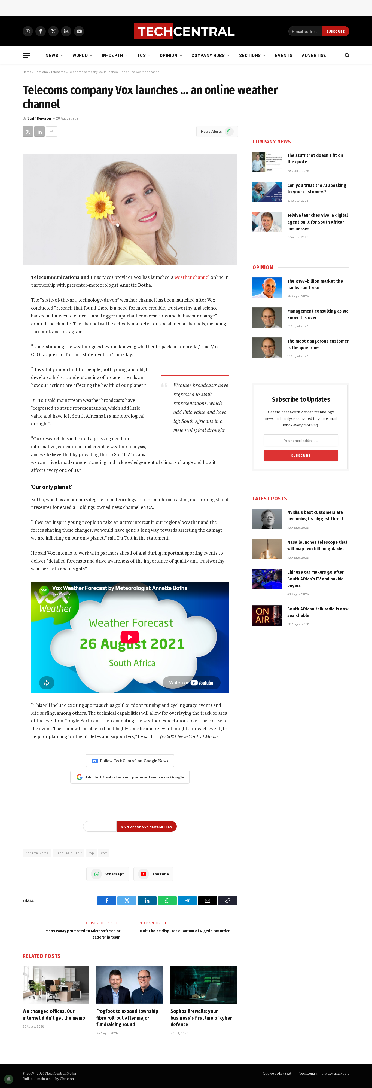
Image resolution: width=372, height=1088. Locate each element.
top (91, 853)
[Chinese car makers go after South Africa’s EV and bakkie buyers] (267, 579)
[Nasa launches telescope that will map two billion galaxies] (267, 549)
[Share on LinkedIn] (39, 131)
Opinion (168, 55)
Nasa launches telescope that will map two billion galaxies (317, 545)
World (80, 55)
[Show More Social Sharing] (51, 131)
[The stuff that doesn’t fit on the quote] (267, 162)
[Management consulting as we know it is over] (267, 317)
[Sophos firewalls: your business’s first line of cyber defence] (203, 985)
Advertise (314, 55)
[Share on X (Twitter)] (28, 131)
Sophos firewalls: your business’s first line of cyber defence (201, 1018)
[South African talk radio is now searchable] (267, 615)
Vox (104, 853)
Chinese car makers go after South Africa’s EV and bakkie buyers (315, 578)
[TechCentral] (186, 31)
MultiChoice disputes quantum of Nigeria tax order (185, 930)
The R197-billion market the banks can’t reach (315, 284)
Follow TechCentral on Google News (134, 760)
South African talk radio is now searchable (318, 612)
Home (27, 72)
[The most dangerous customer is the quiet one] (267, 347)
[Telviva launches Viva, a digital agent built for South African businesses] (267, 222)
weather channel (192, 277)
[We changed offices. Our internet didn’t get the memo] (56, 985)
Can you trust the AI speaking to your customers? (316, 188)
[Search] (346, 55)
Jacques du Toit (69, 853)
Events (283, 55)
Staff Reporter (39, 118)
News (52, 55)
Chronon (67, 1078)
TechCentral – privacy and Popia (324, 1073)
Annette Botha (37, 853)
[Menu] (26, 55)
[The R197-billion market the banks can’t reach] (267, 287)
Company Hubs (208, 55)
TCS (141, 55)
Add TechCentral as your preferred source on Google (134, 777)
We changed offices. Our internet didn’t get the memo (54, 1014)
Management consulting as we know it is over (318, 314)
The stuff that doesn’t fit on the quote (315, 158)
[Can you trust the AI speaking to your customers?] (267, 192)
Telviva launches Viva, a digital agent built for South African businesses (317, 221)
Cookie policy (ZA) (278, 1073)
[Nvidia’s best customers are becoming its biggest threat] (267, 519)
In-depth (112, 55)
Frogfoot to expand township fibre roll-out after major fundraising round (127, 1018)
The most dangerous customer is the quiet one (318, 344)
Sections (250, 55)
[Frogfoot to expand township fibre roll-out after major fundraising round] (129, 985)
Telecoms (58, 72)
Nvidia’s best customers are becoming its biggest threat (315, 515)
